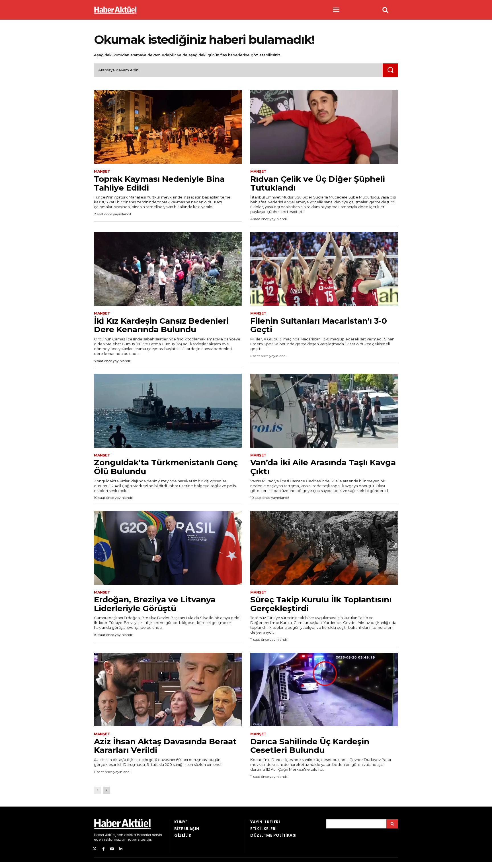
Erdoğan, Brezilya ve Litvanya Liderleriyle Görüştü (155, 604)
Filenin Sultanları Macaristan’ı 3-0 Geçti (318, 325)
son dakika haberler (134, 834)
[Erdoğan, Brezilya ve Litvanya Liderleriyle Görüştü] (168, 548)
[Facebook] (103, 849)
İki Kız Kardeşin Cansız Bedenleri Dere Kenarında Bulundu (161, 325)
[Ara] (390, 70)
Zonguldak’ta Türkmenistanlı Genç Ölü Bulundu (166, 467)
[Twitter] (95, 849)
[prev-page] (97, 790)
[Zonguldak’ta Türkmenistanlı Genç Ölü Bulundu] (168, 411)
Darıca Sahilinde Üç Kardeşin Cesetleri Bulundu (309, 746)
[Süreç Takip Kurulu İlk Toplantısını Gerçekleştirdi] (324, 548)
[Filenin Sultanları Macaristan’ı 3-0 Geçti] (324, 269)
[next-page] (106, 790)
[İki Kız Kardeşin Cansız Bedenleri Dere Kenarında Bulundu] (168, 269)
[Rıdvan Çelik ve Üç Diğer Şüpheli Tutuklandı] (324, 127)
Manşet (102, 171)
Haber (99, 834)
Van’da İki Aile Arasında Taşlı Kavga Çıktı (323, 467)
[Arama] (392, 823)
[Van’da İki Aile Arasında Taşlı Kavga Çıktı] (324, 411)
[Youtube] (112, 849)
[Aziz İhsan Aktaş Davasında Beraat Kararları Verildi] (168, 690)
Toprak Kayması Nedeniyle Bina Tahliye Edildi (159, 183)
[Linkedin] (121, 849)
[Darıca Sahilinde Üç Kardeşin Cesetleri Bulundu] (324, 690)
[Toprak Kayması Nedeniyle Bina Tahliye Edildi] (168, 127)
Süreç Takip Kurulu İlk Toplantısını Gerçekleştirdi (320, 604)
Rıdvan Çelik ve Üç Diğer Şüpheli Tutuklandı (317, 183)
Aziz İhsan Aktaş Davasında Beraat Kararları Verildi (165, 746)
